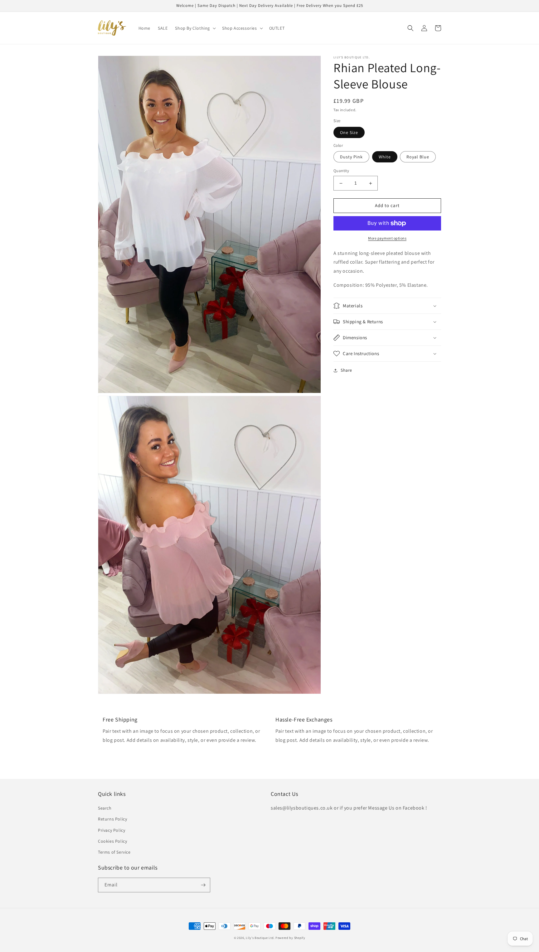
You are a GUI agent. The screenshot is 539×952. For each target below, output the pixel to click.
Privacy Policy (111, 830)
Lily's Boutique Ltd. (260, 938)
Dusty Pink (351, 157)
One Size (349, 132)
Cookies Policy (112, 841)
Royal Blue (417, 157)
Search (105, 808)
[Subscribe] (203, 885)
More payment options (387, 238)
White (385, 157)
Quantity (341, 171)
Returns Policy (112, 819)
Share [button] (346, 370)
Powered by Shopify (290, 938)
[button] (194, 28)
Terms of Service (114, 852)
